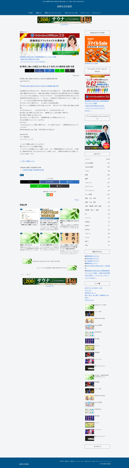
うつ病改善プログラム (92, 261)
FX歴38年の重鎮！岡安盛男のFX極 (33, 170)
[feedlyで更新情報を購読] (48, 194)
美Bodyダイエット (90, 293)
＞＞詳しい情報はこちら (27, 161)
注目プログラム (89, 300)
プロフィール (99, 461)
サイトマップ (107, 461)
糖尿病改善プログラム (92, 256)
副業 (22, 174)
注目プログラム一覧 (89, 461)
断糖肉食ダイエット (92, 263)
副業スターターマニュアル (77, 461)
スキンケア (88, 290)
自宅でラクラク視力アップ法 (93, 288)
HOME (61, 461)
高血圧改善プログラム (92, 258)
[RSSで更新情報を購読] (51, 194)
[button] (70, 70)
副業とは (67, 461)
